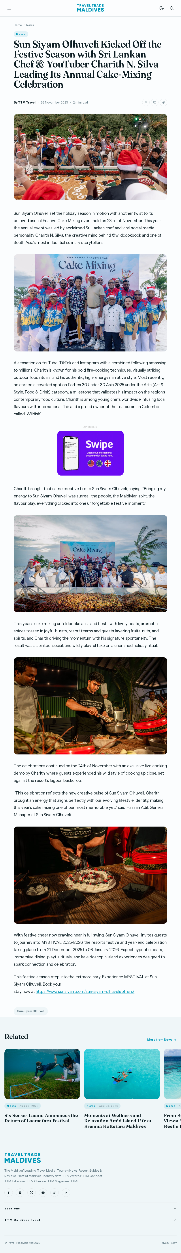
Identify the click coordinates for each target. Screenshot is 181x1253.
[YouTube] (43, 1192)
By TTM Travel (25, 102)
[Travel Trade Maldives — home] (90, 8)
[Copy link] (163, 102)
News (30, 25)
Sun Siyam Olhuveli (30, 1011)
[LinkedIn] (66, 1192)
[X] (31, 1192)
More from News (159, 1039)
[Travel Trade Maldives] (22, 1158)
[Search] (172, 8)
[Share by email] (154, 102)
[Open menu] (9, 8)
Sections (12, 1208)
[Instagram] (20, 1192)
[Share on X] (146, 102)
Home (18, 25)
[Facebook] (8, 1192)
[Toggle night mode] (161, 8)
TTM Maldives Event (22, 1220)
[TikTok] (54, 1192)
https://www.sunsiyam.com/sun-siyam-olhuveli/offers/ (85, 991)
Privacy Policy (168, 1242)
